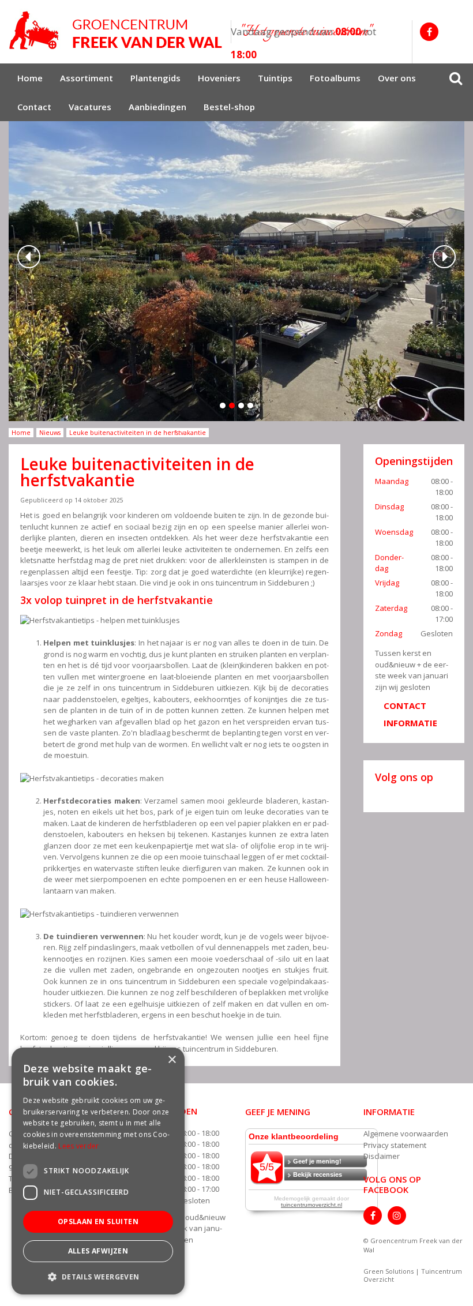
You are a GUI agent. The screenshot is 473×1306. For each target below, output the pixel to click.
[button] (98, 1276)
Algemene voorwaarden (405, 1133)
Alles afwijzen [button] (98, 1251)
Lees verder (78, 1146)
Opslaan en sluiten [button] (98, 1221)
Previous (28, 256)
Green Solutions (388, 1271)
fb (429, 31)
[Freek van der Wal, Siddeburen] (115, 30)
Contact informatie (410, 714)
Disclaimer (381, 1156)
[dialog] (98, 1171)
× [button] (171, 1060)
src (455, 78)
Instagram (397, 1215)
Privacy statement (394, 1145)
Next (444, 256)
